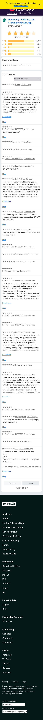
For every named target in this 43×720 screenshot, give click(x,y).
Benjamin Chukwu (12, 271)
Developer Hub (9, 532)
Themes (22, 13)
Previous (12, 483)
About (5, 518)
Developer (7, 642)
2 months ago (26, 149)
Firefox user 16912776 (14, 315)
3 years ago (26, 65)
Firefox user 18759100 (14, 434)
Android (6, 583)
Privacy (5, 682)
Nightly (6, 604)
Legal (24, 682)
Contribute (7, 638)
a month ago (29, 94)
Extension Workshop (12, 527)
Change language (9, 701)
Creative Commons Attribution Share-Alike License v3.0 (18, 691)
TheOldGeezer (21, 254)
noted (24, 686)
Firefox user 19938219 (14, 247)
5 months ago (29, 332)
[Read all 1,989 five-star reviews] (21, 41)
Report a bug (8, 549)
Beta (4, 609)
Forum (5, 545)
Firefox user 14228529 (14, 409)
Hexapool (19, 212)
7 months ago (27, 449)
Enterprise (7, 621)
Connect (6, 633)
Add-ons (7, 514)
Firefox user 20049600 (14, 94)
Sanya (17, 229)
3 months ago (26, 229)
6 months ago (32, 417)
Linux (5, 588)
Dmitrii (17, 85)
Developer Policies (11, 536)
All (3, 592)
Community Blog (10, 540)
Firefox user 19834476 (14, 325)
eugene (18, 142)
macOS (6, 575)
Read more (6, 117)
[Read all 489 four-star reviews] (21, 44)
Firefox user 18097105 (14, 374)
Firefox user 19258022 (14, 280)
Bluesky (6, 668)
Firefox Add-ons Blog (13, 523)
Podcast (6, 672)
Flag (4, 122)
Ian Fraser (19, 332)
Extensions (12, 13)
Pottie (17, 365)
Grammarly (16, 26)
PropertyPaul (20, 417)
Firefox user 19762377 (14, 129)
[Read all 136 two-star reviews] (21, 51)
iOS (4, 579)
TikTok (5, 663)
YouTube (6, 659)
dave (17, 441)
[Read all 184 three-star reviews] (21, 47)
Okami (17, 65)
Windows (7, 570)
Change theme (8, 708)
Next (31, 483)
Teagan (18, 449)
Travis (17, 149)
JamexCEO (19, 262)
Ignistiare (18, 166)
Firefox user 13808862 (14, 159)
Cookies (15, 682)
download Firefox (21, 6)
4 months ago (25, 271)
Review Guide (9, 553)
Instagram (7, 655)
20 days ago (26, 85)
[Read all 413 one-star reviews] (21, 54)
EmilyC (17, 179)
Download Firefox (11, 566)
